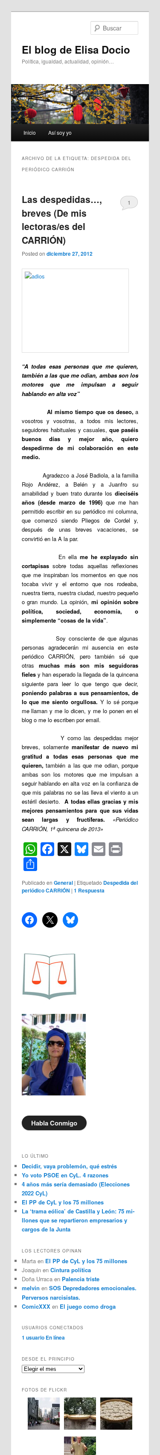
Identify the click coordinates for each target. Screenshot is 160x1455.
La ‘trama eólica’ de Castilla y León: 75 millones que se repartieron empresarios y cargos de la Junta (78, 1220)
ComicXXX (36, 1306)
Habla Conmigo (54, 1123)
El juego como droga (88, 1306)
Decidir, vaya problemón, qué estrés (69, 1166)
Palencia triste (80, 1279)
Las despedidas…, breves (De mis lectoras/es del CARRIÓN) (62, 219)
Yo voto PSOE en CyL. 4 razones (65, 1175)
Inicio (29, 132)
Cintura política (70, 1270)
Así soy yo (60, 132)
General (63, 882)
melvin (31, 1288)
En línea (43, 1337)
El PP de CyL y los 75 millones (64, 1202)
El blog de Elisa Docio (76, 49)
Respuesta (89, 890)
